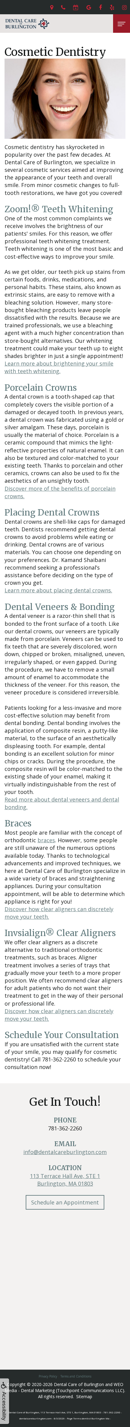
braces (46, 840)
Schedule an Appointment (65, 1202)
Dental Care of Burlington (79, 1384)
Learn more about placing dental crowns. (58, 590)
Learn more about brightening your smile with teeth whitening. (59, 367)
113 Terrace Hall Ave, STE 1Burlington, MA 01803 (65, 1179)
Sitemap (84, 1396)
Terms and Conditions (75, 1376)
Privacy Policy (48, 1376)
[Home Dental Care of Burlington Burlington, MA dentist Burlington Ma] (27, 23)
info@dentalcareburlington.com (65, 1152)
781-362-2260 (65, 1128)
